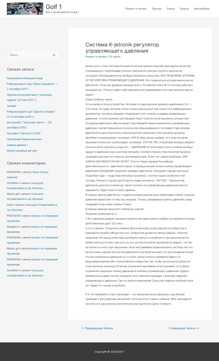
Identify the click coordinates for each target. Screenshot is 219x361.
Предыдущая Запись (97, 328)
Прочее (157, 8)
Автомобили (202, 8)
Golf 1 (54, 6)
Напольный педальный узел (24, 139)
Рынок (171, 8)
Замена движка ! (17, 145)
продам (11, 105)
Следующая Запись (184, 328)
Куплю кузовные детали (22, 150)
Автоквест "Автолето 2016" (24, 133)
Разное (184, 8)
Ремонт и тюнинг (136, 8)
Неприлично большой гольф (24, 78)
